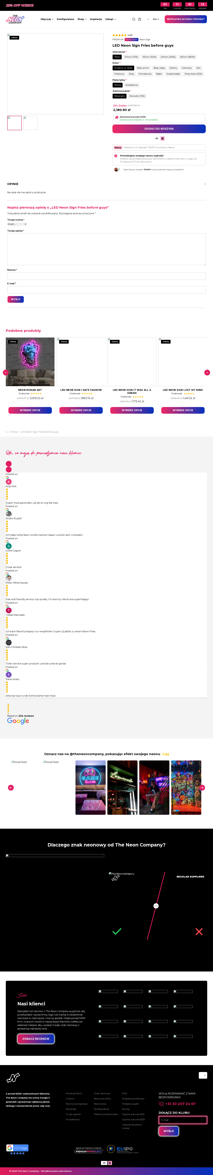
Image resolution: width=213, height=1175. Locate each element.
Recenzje (71, 1109)
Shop (81, 19)
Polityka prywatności (133, 1098)
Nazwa (12, 270)
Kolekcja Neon (74, 1093)
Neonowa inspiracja (76, 1103)
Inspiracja (96, 19)
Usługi (109, 19)
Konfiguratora (65, 19)
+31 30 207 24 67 (180, 1104)
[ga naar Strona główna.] (6, 432)
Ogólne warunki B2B (133, 1119)
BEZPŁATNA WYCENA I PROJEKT (186, 19)
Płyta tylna (119, 80)
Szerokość (120, 52)
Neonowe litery (102, 1098)
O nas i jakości (73, 1114)
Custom (70, 1098)
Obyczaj (46, 19)
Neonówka (100, 1103)
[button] (9, 464)
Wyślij (169, 1131)
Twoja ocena (15, 219)
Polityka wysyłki (130, 1103)
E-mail (11, 283)
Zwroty (126, 1109)
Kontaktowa (72, 1119)
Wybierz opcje (30, 410)
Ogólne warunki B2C (133, 1114)
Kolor (117, 63)
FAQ (124, 1093)
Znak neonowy (102, 1093)
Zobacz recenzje (35, 1038)
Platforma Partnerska (106, 1114)
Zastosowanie (122, 91)
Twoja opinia (15, 230)
